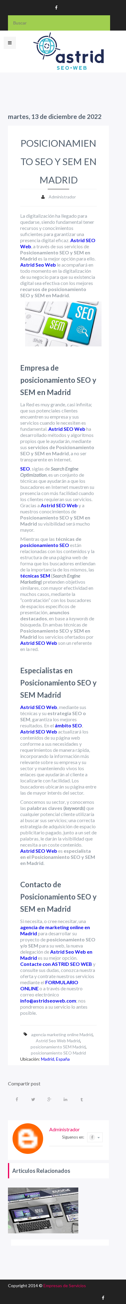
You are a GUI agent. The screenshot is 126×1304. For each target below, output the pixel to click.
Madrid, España (55, 1059)
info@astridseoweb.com (48, 1000)
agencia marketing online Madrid (62, 1034)
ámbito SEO (68, 725)
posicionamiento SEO (44, 545)
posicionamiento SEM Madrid (58, 1046)
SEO (25, 468)
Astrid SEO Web (66, 429)
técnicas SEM (35, 575)
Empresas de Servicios (64, 1285)
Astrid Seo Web (38, 265)
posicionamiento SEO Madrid (58, 1052)
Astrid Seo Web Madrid (58, 1040)
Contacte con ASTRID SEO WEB (56, 964)
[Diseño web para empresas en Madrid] (43, 1210)
